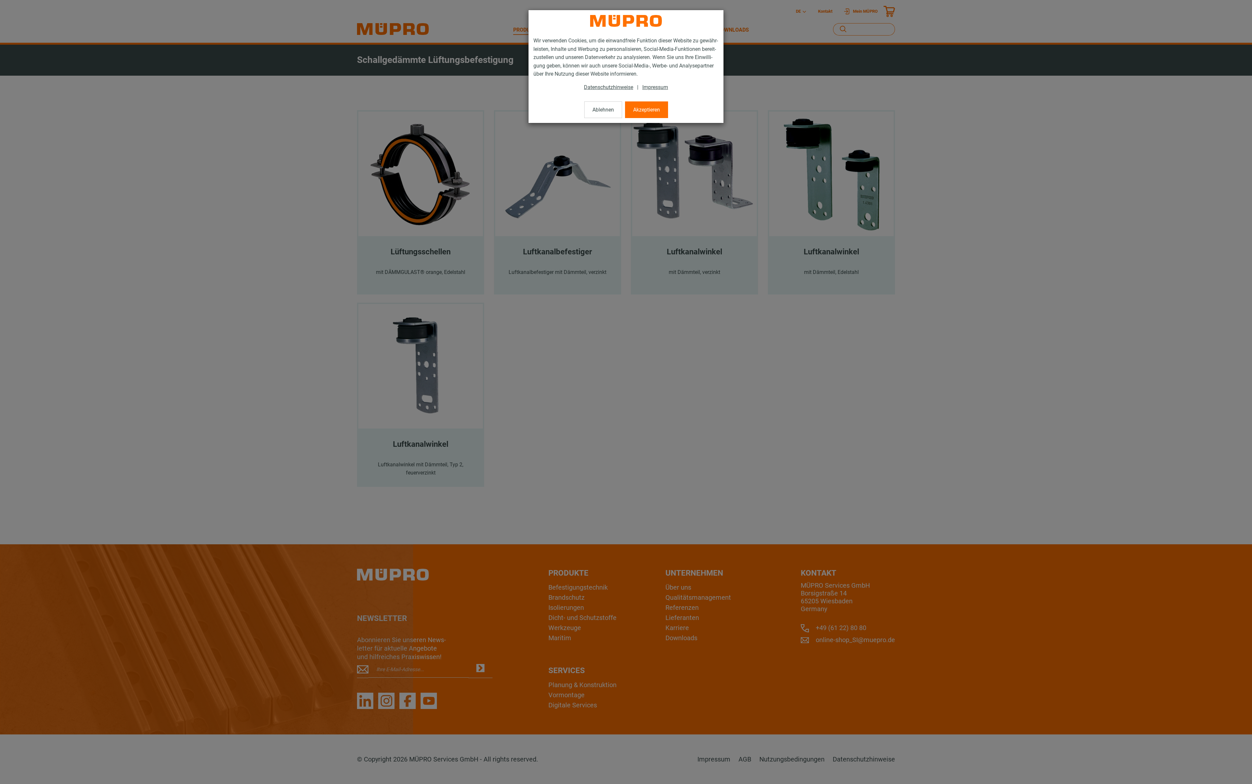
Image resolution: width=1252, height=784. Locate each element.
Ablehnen (603, 110)
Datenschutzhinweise (608, 87)
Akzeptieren (646, 110)
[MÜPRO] (626, 21)
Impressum (655, 87)
